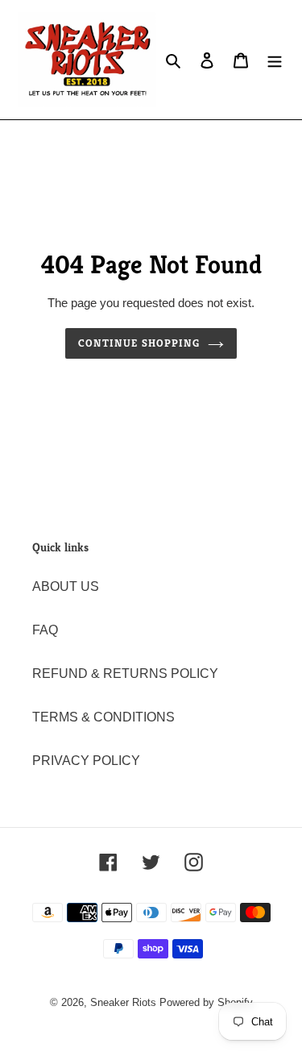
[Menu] (275, 59)
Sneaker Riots (123, 1002)
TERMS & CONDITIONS (103, 717)
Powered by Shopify (206, 1002)
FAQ (45, 630)
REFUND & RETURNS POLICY (125, 673)
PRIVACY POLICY (86, 760)
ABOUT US (65, 586)
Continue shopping (139, 343)
